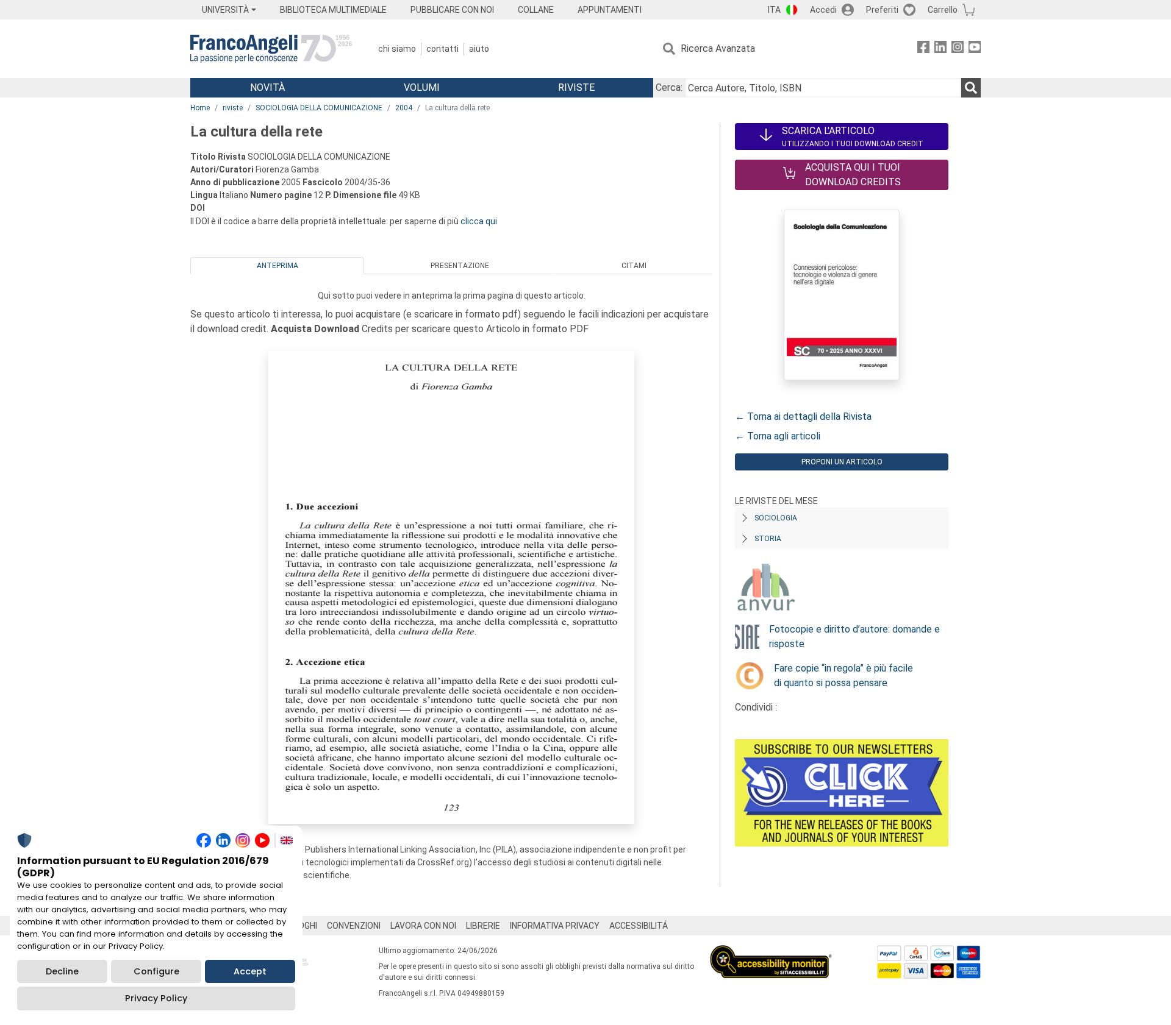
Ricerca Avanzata (718, 48)
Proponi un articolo (842, 462)
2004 (403, 108)
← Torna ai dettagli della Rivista (803, 416)
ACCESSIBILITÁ (638, 926)
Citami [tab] (633, 265)
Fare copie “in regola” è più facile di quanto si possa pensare (843, 675)
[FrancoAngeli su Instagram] (957, 49)
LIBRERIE (483, 926)
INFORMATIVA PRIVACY (555, 926)
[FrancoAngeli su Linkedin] (940, 49)
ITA (774, 10)
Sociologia (775, 518)
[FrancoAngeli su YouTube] (975, 49)
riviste (233, 108)
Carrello (943, 10)
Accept (250, 971)
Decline (62, 971)
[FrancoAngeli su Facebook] (923, 49)
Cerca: (669, 87)
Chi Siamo (397, 49)
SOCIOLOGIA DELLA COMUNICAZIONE (319, 108)
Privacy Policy (156, 998)
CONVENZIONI (354, 926)
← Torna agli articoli (777, 436)
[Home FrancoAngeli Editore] (271, 48)
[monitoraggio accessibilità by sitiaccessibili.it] (771, 952)
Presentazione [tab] (460, 265)
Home (200, 108)
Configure (156, 971)
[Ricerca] (971, 88)
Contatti (442, 49)
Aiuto (479, 49)
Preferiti (882, 10)
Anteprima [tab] (277, 265)
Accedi (823, 10)
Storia (767, 538)
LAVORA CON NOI (423, 926)
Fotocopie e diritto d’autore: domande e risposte (854, 636)
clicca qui (478, 221)
